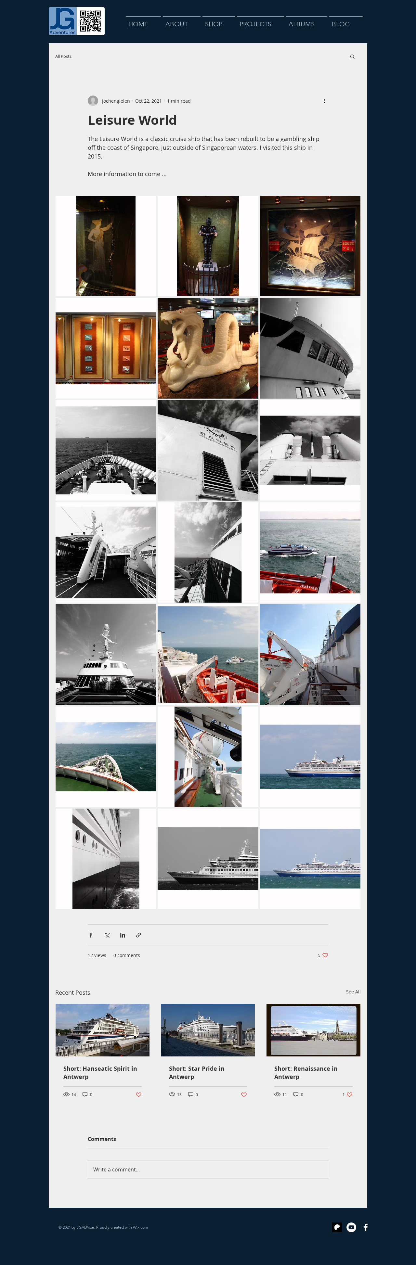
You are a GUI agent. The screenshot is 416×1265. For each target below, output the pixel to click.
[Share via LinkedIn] (123, 935)
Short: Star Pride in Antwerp (197, 1073)
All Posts (63, 56)
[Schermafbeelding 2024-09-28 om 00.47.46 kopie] (337, 1227)
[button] (352, 56)
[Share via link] (139, 935)
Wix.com (140, 1227)
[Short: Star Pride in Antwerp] (208, 1030)
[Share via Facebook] (91, 935)
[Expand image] (106, 246)
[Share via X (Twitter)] (107, 935)
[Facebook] (365, 1227)
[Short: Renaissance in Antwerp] (313, 1030)
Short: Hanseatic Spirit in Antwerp (100, 1073)
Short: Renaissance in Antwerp (306, 1073)
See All (353, 992)
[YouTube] (351, 1227)
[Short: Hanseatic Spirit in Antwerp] (103, 1030)
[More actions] (324, 101)
